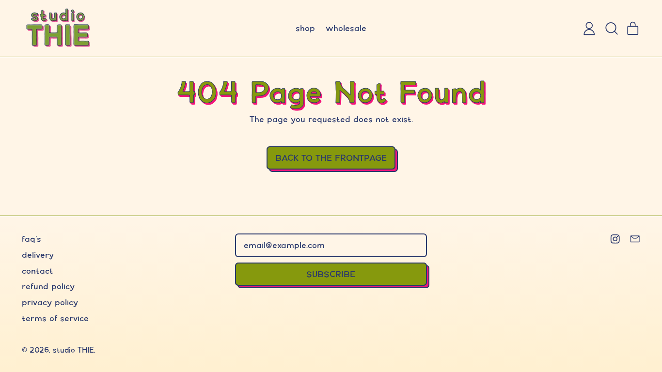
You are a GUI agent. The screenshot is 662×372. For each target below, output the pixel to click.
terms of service (55, 318)
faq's (31, 238)
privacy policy (50, 302)
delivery (38, 254)
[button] (611, 28)
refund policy (48, 286)
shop (305, 28)
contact (37, 270)
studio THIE (73, 350)
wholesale (346, 28)
